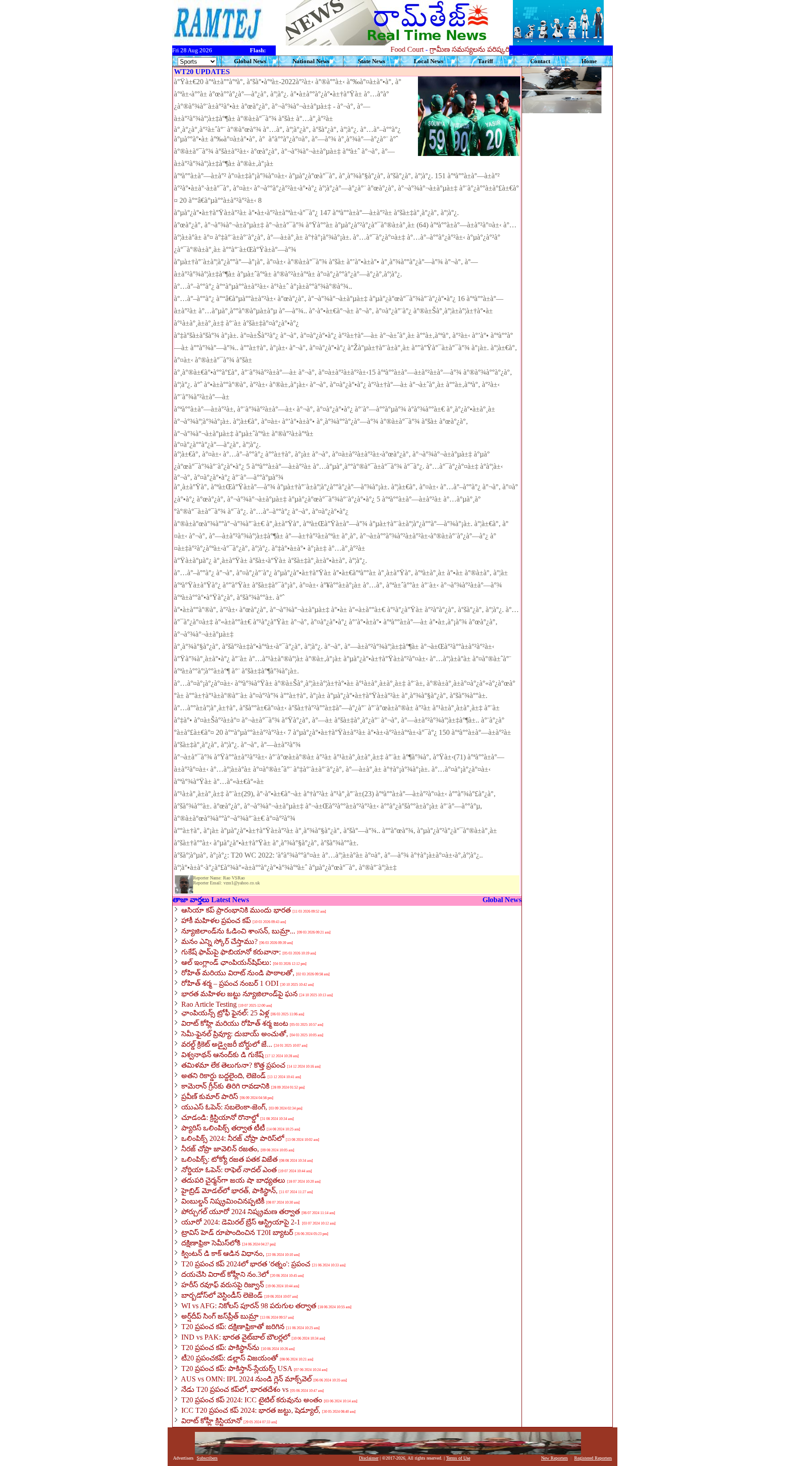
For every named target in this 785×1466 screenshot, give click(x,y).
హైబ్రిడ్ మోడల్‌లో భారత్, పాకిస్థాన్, (229, 1191)
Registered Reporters (593, 1458)
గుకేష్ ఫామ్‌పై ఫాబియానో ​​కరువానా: (231, 952)
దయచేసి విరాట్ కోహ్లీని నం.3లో (224, 1274)
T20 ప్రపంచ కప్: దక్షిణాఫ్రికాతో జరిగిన (232, 1326)
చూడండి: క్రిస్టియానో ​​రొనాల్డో (219, 1117)
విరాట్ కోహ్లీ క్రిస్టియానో (211, 1421)
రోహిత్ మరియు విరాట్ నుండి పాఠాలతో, (237, 973)
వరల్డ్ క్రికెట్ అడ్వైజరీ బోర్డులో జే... (226, 1044)
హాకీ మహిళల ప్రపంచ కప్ (216, 920)
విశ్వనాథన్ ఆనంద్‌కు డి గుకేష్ (222, 1055)
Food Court (387, 49)
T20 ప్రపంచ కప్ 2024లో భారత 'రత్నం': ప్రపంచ (245, 1264)
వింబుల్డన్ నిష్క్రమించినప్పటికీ (222, 1201)
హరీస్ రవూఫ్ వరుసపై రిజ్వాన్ (222, 1285)
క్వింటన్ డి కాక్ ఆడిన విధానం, (222, 1253)
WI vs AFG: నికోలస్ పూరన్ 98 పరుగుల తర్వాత (248, 1306)
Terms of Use (458, 1458)
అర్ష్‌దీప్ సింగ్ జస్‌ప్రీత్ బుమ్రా (219, 1316)
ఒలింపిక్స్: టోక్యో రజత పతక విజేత (229, 1159)
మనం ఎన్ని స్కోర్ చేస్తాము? (219, 941)
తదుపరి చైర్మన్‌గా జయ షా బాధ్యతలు (233, 1180)
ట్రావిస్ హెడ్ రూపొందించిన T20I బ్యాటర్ (237, 1232)
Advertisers (183, 1458)
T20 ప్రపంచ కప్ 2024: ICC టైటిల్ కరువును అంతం (251, 1400)
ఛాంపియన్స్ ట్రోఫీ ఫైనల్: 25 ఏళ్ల (225, 1013)
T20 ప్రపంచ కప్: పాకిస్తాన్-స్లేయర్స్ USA (236, 1368)
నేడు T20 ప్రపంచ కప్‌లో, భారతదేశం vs (234, 1389)
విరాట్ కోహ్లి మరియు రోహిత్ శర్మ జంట (234, 1023)
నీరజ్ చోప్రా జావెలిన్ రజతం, (220, 1149)
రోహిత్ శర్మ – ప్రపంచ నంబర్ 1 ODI (229, 983)
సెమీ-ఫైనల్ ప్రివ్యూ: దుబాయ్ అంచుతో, (234, 1034)
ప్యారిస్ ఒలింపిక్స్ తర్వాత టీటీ (223, 1128)
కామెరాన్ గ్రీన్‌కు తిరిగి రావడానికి (225, 1086)
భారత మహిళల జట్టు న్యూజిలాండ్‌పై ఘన (239, 994)
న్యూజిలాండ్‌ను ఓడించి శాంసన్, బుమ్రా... (238, 931)
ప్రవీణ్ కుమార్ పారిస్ (209, 1096)
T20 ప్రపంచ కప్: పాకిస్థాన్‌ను (220, 1347)
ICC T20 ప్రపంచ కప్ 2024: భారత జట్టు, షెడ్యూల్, (250, 1410)
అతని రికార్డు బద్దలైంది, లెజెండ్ (223, 1075)
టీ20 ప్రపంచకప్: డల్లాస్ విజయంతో (229, 1358)
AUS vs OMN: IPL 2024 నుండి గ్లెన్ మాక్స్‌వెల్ (246, 1379)
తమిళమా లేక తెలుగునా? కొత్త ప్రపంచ (233, 1065)
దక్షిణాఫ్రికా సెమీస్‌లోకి (210, 1243)
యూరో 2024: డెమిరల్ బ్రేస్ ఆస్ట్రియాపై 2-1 (240, 1222)
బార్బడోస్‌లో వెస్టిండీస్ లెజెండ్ (221, 1295)
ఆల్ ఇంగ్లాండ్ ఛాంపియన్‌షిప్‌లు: (226, 962)
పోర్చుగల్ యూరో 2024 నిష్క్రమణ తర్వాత (240, 1211)
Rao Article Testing (208, 1004)
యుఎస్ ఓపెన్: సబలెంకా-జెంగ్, (224, 1107)
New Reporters (554, 1458)
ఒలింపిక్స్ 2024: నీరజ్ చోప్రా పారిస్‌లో (232, 1138)
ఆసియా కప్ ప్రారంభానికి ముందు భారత (236, 910)
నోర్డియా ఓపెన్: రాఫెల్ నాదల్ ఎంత (228, 1170)
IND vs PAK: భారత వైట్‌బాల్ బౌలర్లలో (235, 1337)
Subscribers (207, 1458)
